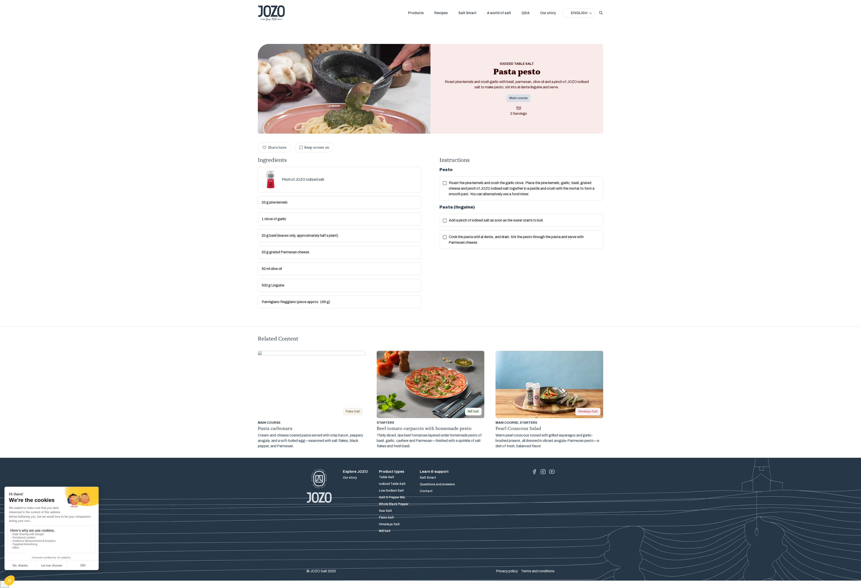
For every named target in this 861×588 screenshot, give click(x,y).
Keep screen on (316, 147)
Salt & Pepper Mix (392, 497)
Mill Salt (385, 531)
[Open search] (601, 13)
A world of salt (499, 13)
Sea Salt (385, 510)
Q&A (526, 13)
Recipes (441, 13)
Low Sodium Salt (391, 490)
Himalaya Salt (389, 524)
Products (416, 13)
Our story (548, 13)
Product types (391, 471)
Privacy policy (507, 571)
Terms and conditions (537, 571)
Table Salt (386, 477)
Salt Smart (467, 13)
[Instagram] (543, 472)
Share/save (277, 147)
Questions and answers (437, 484)
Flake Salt (386, 517)
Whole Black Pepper (394, 504)
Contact (426, 491)
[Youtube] (551, 472)
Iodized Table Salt (392, 484)
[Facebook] (534, 472)
